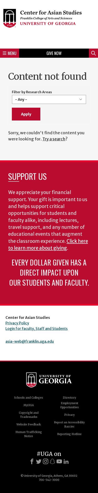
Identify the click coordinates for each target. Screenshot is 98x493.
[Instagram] (45, 461)
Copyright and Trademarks (29, 415)
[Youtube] (59, 461)
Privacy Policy (17, 323)
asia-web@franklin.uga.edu (29, 341)
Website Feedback (28, 424)
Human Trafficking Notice (28, 434)
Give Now (54, 53)
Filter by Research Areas (32, 92)
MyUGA (28, 405)
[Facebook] (32, 461)
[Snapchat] (52, 461)
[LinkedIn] (66, 461)
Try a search (53, 139)
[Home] (49, 23)
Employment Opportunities (69, 405)
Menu (12, 53)
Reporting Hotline (69, 434)
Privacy (69, 414)
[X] (38, 461)
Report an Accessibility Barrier (69, 424)
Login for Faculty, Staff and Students (36, 328)
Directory (69, 397)
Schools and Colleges (28, 397)
